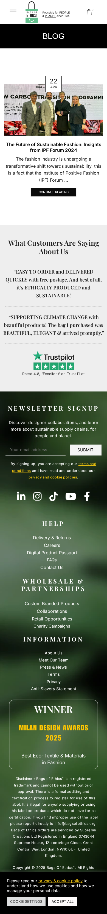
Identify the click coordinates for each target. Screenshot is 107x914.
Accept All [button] (63, 901)
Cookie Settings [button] (26, 901)
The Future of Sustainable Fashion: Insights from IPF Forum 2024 (53, 147)
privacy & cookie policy (60, 880)
